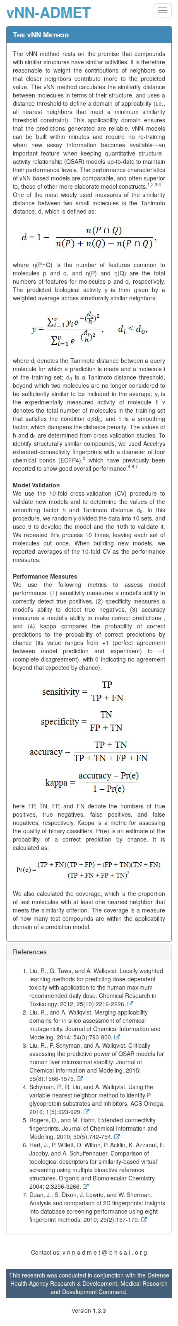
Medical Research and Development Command (109, 1287)
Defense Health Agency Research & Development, (89, 1279)
